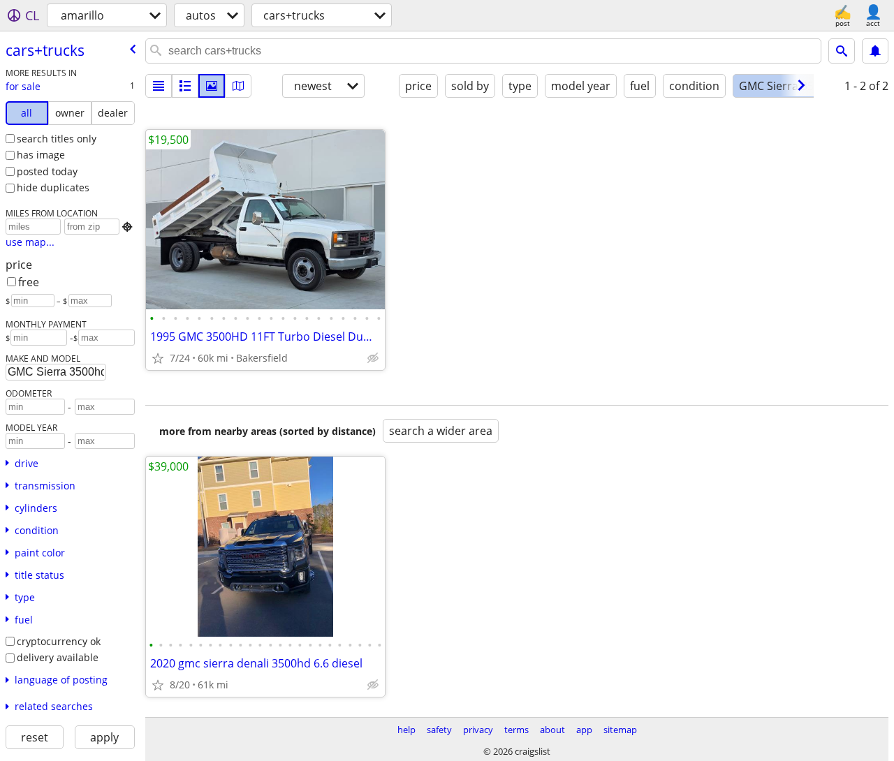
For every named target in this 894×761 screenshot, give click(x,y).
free (28, 282)
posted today (47, 171)
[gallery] (211, 86)
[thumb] (185, 86)
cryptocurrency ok (59, 641)
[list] (158, 86)
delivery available (57, 657)
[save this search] (875, 51)
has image (41, 154)
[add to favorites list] (157, 358)
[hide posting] (373, 358)
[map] (238, 86)
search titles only (56, 138)
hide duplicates (53, 187)
